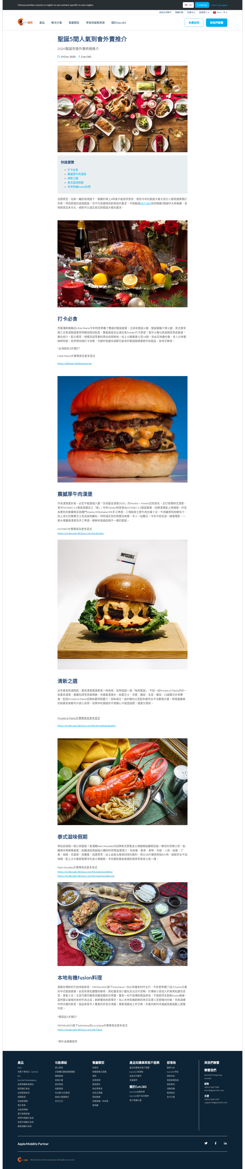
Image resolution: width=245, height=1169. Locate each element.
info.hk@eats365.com (214, 1090)
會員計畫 (59, 1080)
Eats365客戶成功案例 (139, 1096)
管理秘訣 (171, 1093)
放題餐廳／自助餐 (100, 1101)
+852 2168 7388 (211, 1087)
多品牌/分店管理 (62, 1093)
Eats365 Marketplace (27, 1080)
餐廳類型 (74, 22)
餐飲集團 (96, 1097)
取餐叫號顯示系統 (26, 1122)
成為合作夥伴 (165, 12)
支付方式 (59, 1101)
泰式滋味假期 (76, 182)
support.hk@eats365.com (215, 1102)
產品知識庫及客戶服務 (140, 1067)
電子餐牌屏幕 (24, 1114)
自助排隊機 (23, 1109)
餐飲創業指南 (173, 1080)
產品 (42, 22)
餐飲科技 (171, 1076)
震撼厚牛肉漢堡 (77, 174)
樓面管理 (59, 1076)
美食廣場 (96, 1080)
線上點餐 (59, 1067)
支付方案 (171, 1097)
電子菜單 (22, 1105)
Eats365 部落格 (136, 1072)
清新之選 (73, 178)
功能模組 (61, 1062)
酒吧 (94, 1076)
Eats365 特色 (172, 1072)
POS (20, 1067)
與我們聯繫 (216, 22)
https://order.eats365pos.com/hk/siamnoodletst (85, 871)
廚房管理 (59, 1084)
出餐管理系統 (24, 1093)
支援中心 (191, 12)
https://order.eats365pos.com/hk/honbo (81, 533)
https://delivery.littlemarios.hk (75, 363)
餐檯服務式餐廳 (99, 1072)
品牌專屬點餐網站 (26, 1084)
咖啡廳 (95, 1105)
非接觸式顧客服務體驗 (65, 1072)
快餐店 (95, 1067)
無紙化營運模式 (62, 1097)
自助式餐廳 (97, 1093)
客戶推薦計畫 (136, 1100)
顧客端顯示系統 (25, 1126)
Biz (19, 1076)
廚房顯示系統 (24, 1088)
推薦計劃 (179, 12)
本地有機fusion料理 (79, 186)
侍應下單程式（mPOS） (28, 1072)
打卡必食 (73, 169)
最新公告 (171, 1067)
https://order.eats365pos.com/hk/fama (80, 1029)
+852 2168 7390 (211, 1099)
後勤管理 (59, 1088)
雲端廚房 (96, 1084)
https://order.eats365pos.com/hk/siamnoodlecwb (86, 875)
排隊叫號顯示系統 (26, 1118)
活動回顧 (171, 1088)
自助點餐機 (23, 1101)
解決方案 (56, 22)
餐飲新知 (171, 1084)
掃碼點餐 (22, 1097)
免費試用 (194, 22)
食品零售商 (97, 1088)
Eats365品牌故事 (137, 1092)
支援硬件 (134, 1080)
